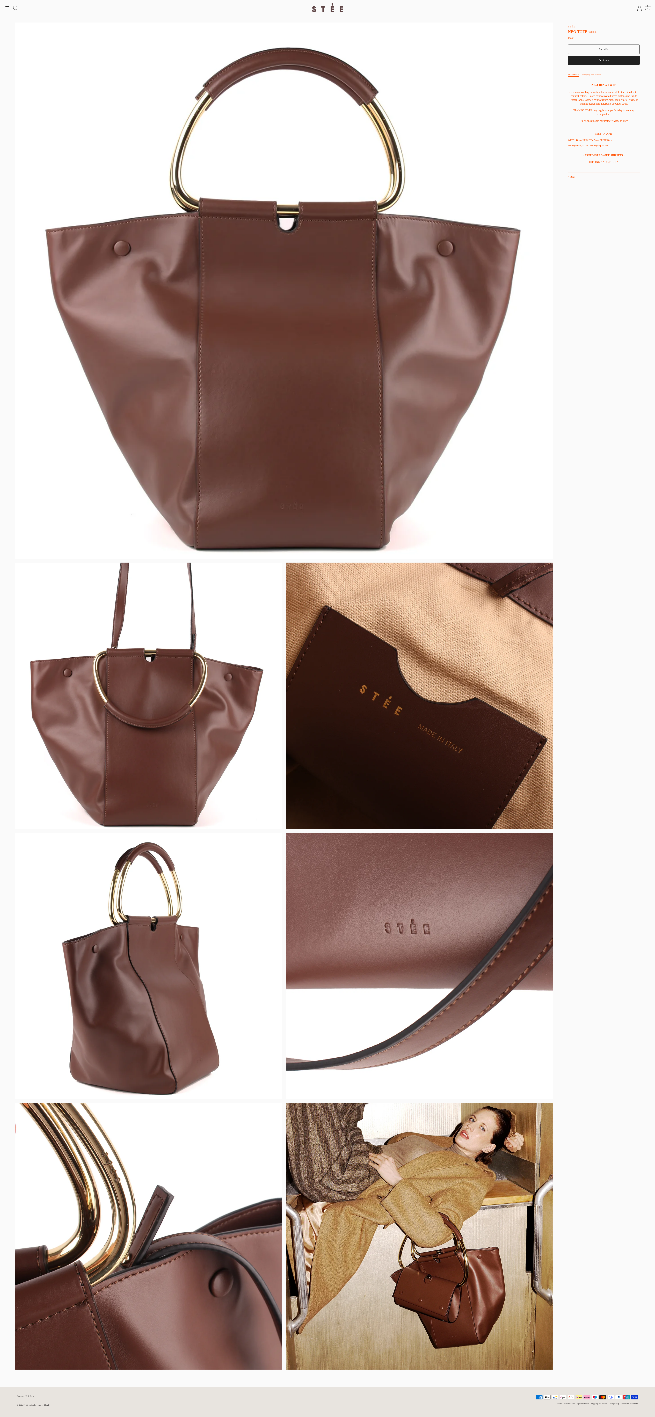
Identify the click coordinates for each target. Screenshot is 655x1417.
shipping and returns (591, 74)
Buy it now (604, 60)
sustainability (569, 1404)
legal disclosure (583, 1404)
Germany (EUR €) (24, 1396)
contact (559, 1404)
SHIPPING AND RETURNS (604, 162)
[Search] (15, 8)
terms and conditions (630, 1404)
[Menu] (7, 8)
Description (573, 74)
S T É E (571, 26)
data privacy (614, 1404)
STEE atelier (28, 1405)
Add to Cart (604, 49)
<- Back (571, 177)
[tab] (575, 74)
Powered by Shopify (42, 1405)
